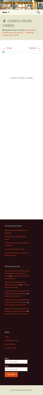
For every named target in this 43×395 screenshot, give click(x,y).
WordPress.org (10, 348)
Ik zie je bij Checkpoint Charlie (15, 305)
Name (7, 358)
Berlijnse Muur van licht (13, 296)
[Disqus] (21, 120)
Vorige (7, 48)
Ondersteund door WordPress (21, 390)
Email (6, 366)
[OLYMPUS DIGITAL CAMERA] (21, 63)
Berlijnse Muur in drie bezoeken (16, 314)
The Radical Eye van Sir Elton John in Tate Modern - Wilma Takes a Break (17, 273)
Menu (4, 12)
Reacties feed (10, 344)
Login (7, 337)
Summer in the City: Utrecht (14, 249)
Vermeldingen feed (12, 340)
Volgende (35, 48)
